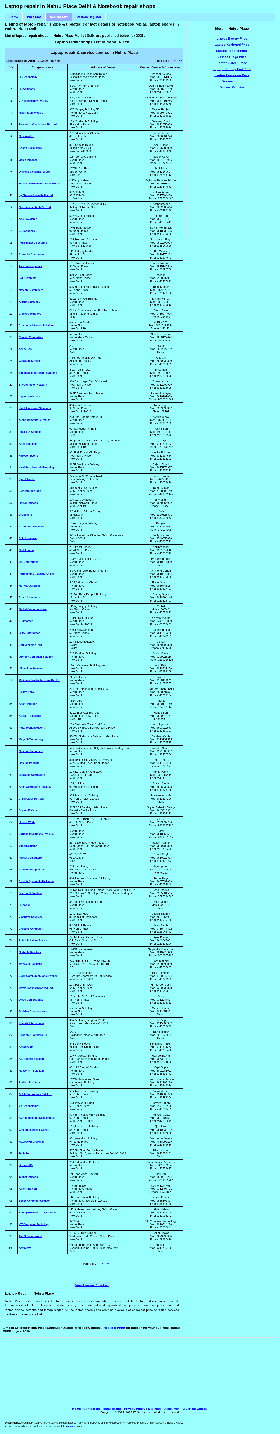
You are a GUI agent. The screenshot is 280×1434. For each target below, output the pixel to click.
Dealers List (59, 17)
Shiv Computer (28, 538)
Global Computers (30, 313)
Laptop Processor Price (231, 75)
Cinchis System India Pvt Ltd (36, 881)
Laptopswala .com (30, 396)
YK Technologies (29, 1106)
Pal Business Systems (33, 242)
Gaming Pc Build (29, 763)
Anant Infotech (28, 703)
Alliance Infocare (29, 301)
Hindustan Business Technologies (40, 183)
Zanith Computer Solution (34, 1200)
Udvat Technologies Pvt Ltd (36, 987)
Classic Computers (31, 337)
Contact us (91, 1408)
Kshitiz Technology (30, 148)
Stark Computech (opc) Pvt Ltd (38, 975)
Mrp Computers (28, 455)
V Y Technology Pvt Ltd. (33, 100)
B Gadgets (25, 514)
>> (180, 60)
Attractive (25, 1248)
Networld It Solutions (31, 1070)
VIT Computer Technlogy (34, 1224)
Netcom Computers (31, 289)
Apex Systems (28, 219)
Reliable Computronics (33, 1011)
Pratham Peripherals (32, 869)
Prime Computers (30, 597)
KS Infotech (26, 621)
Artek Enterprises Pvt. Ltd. (35, 1094)
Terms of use (112, 1408)
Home (13, 17)
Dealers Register (89, 17)
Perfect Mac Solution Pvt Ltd (36, 574)
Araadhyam (26, 1046)
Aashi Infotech (28, 1188)
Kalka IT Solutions (30, 715)
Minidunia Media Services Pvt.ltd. (39, 680)
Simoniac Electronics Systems (38, 372)
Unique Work (27, 822)
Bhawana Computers (32, 774)
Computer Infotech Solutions (36, 325)
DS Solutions (27, 89)
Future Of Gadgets (30, 431)
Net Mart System (29, 585)
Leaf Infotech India (30, 491)
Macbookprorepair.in (31, 1141)
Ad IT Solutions (28, 443)
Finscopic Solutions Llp (33, 1035)
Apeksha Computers (32, 254)
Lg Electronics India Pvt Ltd (36, 195)
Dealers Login (232, 81)
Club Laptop (26, 550)
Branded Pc (26, 1165)
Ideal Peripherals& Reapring (36, 467)
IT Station (24, 905)
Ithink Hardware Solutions (35, 408)
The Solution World (30, 1236)
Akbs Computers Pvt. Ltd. (35, 786)
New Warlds (26, 136)
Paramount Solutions (32, 727)
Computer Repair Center (34, 1129)
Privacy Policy (134, 1408)
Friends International (31, 1023)
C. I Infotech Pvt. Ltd (31, 798)
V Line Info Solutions (31, 668)
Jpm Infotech (27, 479)
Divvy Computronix (31, 999)
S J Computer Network (33, 384)
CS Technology (28, 77)
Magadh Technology (31, 739)
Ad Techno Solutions (31, 526)
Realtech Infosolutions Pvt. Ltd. (38, 124)
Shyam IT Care (28, 810)
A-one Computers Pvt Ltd (34, 420)
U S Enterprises (28, 562)
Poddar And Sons (29, 1082)
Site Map (154, 1408)
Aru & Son (25, 349)
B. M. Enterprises (29, 632)
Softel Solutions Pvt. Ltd (33, 940)
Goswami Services (30, 360)
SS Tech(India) (28, 231)
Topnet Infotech (28, 1177)
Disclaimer (171, 1408)
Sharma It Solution (30, 893)
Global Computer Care (33, 609)
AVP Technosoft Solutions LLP (37, 1117)
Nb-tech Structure (30, 952)
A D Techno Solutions (32, 1058)
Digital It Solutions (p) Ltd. (34, 171)
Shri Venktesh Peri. (30, 644)
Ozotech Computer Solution (36, 656)
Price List (34, 17)
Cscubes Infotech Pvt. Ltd (35, 207)
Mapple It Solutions (30, 964)
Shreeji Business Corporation (37, 1212)
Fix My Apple (27, 692)
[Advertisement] (232, 165)
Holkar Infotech (28, 503)
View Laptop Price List (92, 1285)
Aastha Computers (30, 266)
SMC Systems (28, 278)
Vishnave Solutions (31, 917)
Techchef (24, 1153)
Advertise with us (195, 1408)
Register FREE (114, 1327)
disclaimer (71, 1426)
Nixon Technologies (31, 112)
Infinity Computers (30, 857)
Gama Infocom (28, 160)
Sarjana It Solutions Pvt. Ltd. (36, 834)
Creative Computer (31, 928)
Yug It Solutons (28, 846)
